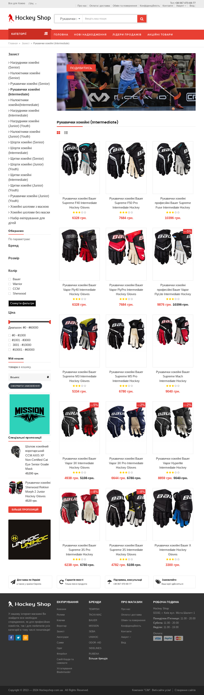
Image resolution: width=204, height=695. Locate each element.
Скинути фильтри (22, 303)
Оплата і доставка (99, 5)
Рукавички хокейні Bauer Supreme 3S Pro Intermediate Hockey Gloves (79, 550)
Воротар (62, 626)
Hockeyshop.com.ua (51, 690)
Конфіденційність (150, 5)
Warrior (17, 284)
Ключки (61, 620)
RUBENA (94, 653)
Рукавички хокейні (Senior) (30, 83)
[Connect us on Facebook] (11, 637)
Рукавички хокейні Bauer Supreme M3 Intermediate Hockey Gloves (79, 376)
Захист (26, 43)
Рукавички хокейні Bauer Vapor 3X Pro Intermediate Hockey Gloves (126, 463)
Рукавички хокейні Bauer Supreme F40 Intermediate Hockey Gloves (79, 203)
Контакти (168, 5)
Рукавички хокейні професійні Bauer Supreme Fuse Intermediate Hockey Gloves (173, 203)
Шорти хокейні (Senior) (27, 142)
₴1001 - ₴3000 (21, 340)
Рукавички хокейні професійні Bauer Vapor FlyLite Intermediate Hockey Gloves (173, 289)
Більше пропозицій (25, 509)
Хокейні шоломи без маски (30, 212)
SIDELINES (95, 648)
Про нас (82, 5)
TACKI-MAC (95, 614)
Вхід (192, 5)
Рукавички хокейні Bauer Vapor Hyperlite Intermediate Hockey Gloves (173, 463)
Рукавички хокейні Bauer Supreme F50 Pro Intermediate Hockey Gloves (126, 203)
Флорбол (62, 653)
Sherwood (19, 293)
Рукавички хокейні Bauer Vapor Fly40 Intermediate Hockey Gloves (79, 289)
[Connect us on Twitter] (18, 637)
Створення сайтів (185, 690)
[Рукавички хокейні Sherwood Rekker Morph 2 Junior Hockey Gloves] (15, 487)
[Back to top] (200, 688)
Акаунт (180, 5)
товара (13, 367)
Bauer (16, 279)
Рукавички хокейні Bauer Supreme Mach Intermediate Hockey (173, 376)
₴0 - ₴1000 (19, 335)
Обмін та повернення (125, 5)
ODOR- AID (95, 642)
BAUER (93, 620)
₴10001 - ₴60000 (23, 349)
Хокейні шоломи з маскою (29, 206)
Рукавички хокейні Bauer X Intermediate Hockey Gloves (173, 550)
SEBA (92, 631)
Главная (13, 43)
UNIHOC (93, 637)
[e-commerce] (29, 18)
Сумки (60, 642)
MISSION (94, 626)
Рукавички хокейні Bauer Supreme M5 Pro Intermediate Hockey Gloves (126, 376)
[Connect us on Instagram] (25, 637)
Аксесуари (63, 637)
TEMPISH (94, 609)
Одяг (59, 648)
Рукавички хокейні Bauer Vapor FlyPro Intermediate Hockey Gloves (126, 289)
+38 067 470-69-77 (185, 3)
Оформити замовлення (25, 386)
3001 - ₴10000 (21, 345)
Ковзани (61, 609)
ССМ (16, 289)
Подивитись (88, 68)
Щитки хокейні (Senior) (27, 158)
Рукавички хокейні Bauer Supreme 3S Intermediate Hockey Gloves (126, 550)
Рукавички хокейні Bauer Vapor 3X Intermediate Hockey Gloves (79, 463)
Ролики (61, 614)
